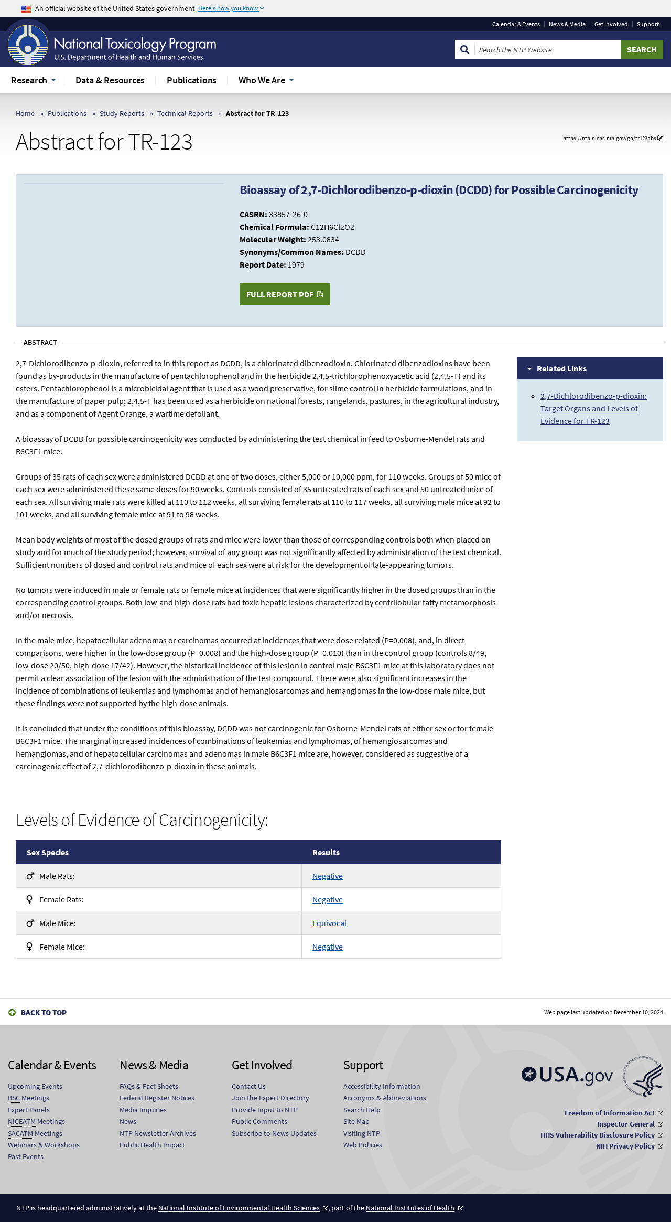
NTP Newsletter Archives (158, 1133)
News (128, 1121)
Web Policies (362, 1145)
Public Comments (259, 1121)
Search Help (362, 1109)
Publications (67, 113)
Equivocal (329, 923)
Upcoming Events (35, 1086)
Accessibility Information (381, 1086)
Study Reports (122, 113)
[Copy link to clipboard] (660, 138)
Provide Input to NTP (265, 1109)
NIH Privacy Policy (625, 1146)
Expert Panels (29, 1109)
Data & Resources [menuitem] (110, 80)
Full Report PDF (279, 294)
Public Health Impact (152, 1145)
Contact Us (249, 1086)
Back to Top (44, 1012)
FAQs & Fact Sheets (149, 1086)
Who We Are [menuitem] (262, 80)
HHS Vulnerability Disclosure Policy (597, 1135)
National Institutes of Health (410, 1208)
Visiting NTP (361, 1133)
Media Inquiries (143, 1109)
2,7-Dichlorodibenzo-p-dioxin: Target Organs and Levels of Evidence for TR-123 (593, 408)
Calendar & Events (516, 24)
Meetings (28, 1097)
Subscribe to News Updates (274, 1133)
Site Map (356, 1121)
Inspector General (626, 1124)
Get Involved (611, 24)
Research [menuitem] (29, 80)
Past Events (26, 1156)
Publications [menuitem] (192, 80)
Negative (327, 875)
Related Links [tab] (562, 368)
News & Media (567, 24)
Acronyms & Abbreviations (384, 1097)
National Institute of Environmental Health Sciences (239, 1208)
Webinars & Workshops (44, 1145)
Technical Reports (185, 113)
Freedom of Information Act (610, 1113)
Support (648, 24)
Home (25, 113)
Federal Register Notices (157, 1097)
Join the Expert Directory (270, 1097)
